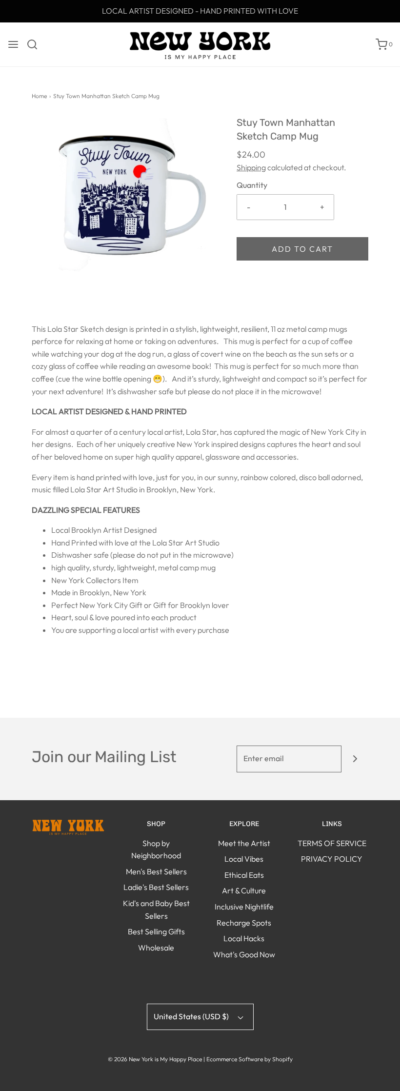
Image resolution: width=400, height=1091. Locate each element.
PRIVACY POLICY (331, 859)
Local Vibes (243, 859)
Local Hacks (243, 938)
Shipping (251, 167)
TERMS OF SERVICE (332, 843)
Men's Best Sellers (156, 871)
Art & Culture (244, 890)
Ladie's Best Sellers (156, 887)
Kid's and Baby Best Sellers (156, 909)
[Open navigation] (13, 44)
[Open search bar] (35, 44)
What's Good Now (244, 954)
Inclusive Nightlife (244, 906)
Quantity (252, 185)
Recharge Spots (244, 923)
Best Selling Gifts (156, 931)
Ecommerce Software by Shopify (249, 1059)
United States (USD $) (192, 1016)
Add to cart (302, 249)
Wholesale (156, 947)
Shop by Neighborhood (156, 849)
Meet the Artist (244, 843)
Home (39, 96)
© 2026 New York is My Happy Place (155, 1059)
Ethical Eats (244, 875)
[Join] (354, 759)
